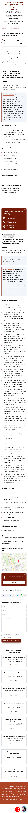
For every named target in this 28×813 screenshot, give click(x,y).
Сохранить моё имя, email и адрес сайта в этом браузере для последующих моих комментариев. (13, 636)
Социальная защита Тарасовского (14, 752)
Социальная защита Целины (14, 703)
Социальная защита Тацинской (14, 736)
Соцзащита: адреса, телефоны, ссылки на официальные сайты (14, 5)
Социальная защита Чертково (14, 673)
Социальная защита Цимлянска (14, 688)
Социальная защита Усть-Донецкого (14, 720)
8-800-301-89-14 (9, 21)
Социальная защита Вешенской (14, 657)
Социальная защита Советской (14, 769)
